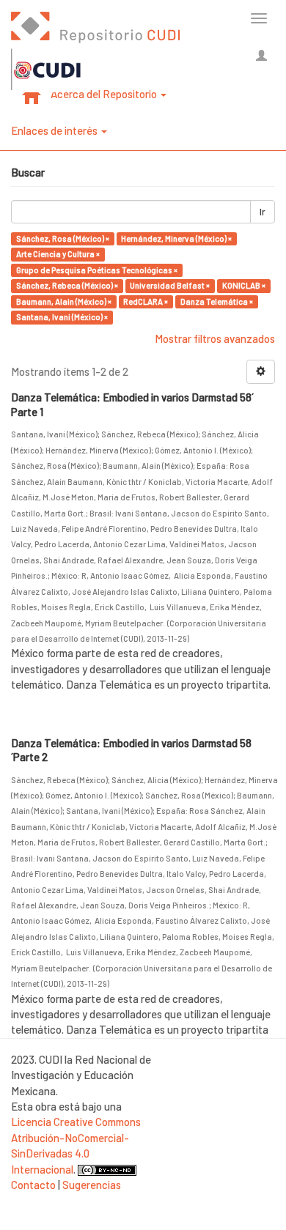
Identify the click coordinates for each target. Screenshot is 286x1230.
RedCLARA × (145, 301)
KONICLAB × (243, 285)
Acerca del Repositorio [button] (105, 93)
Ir (262, 212)
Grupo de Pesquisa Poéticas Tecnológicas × (96, 270)
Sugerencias (91, 1184)
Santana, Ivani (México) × (62, 317)
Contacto (33, 1184)
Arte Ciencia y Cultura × (58, 254)
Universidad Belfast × (170, 285)
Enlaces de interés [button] (55, 130)
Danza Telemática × (216, 301)
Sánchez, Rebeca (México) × (67, 285)
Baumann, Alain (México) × (63, 301)
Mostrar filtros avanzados (215, 338)
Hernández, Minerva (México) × (176, 238)
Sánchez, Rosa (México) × (62, 238)
